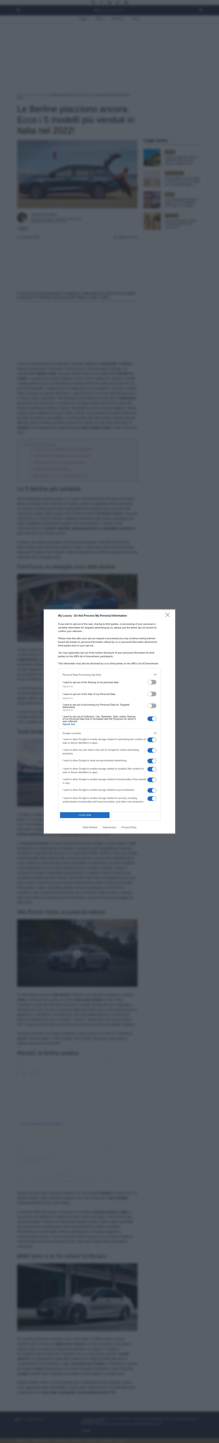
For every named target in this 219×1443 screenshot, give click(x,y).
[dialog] (109, 721)
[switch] (151, 682)
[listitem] (109, 674)
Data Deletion (90, 827)
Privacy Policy (128, 827)
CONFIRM (85, 815)
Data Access (109, 827)
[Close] (168, 616)
